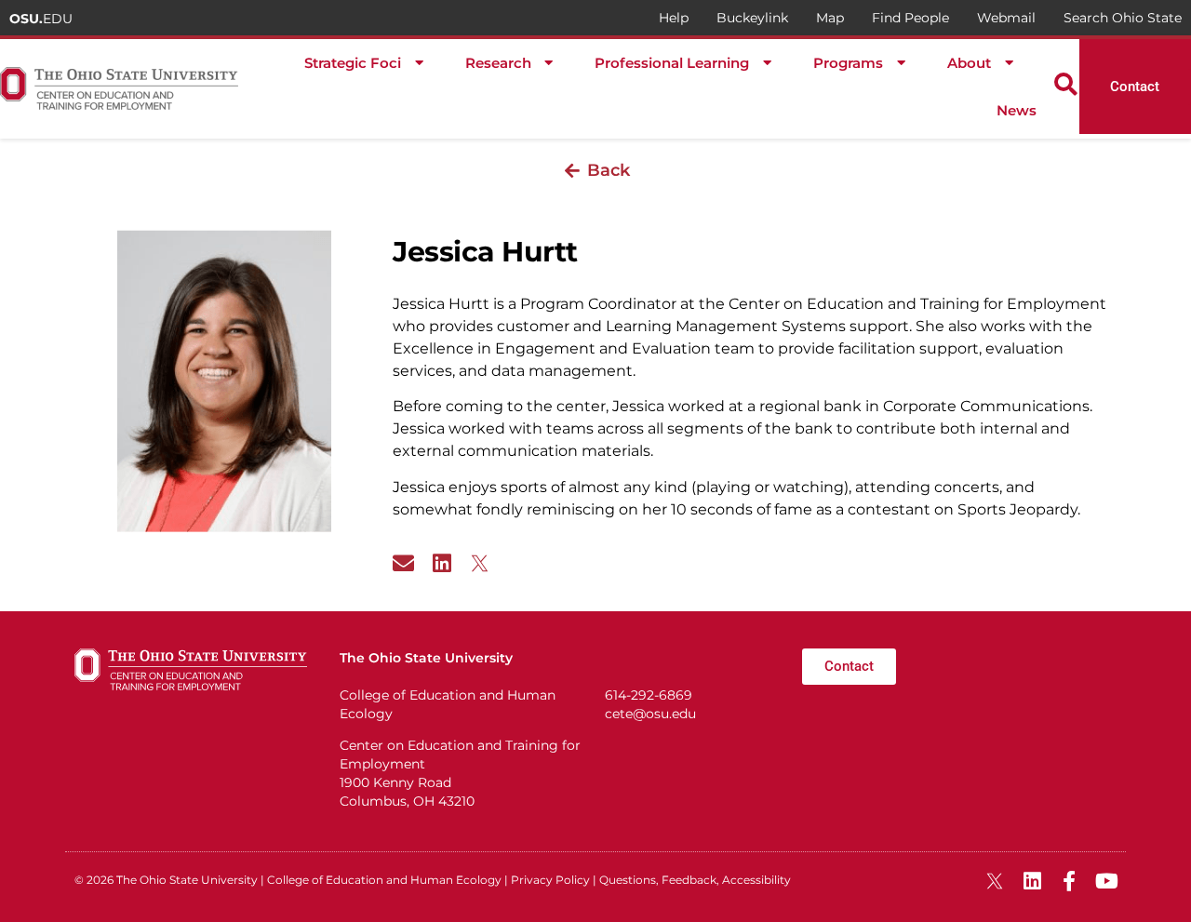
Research (498, 63)
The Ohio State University (187, 880)
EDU (41, 18)
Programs (848, 63)
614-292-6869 (648, 695)
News (1017, 110)
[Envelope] (403, 563)
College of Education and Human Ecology (384, 880)
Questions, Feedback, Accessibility (695, 880)
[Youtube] (1106, 881)
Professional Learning (672, 63)
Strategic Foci (352, 63)
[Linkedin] (441, 563)
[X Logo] (479, 563)
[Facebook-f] (1069, 881)
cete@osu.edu (650, 713)
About (969, 63)
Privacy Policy (550, 880)
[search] (1065, 84)
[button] (595, 170)
